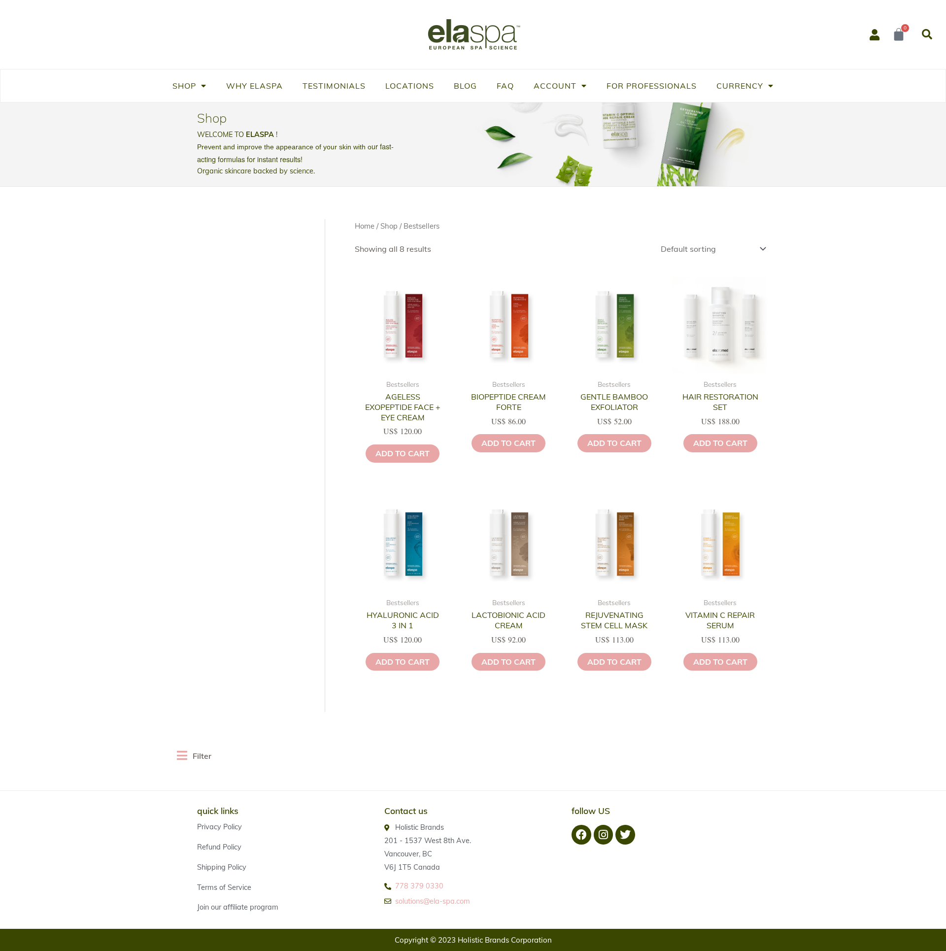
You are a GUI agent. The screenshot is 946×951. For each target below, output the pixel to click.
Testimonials (334, 86)
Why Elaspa (254, 86)
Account (555, 86)
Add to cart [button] (402, 453)
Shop (184, 86)
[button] (926, 34)
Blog (465, 86)
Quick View (402, 365)
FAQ (505, 86)
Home (364, 226)
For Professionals (652, 86)
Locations (409, 86)
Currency (739, 86)
